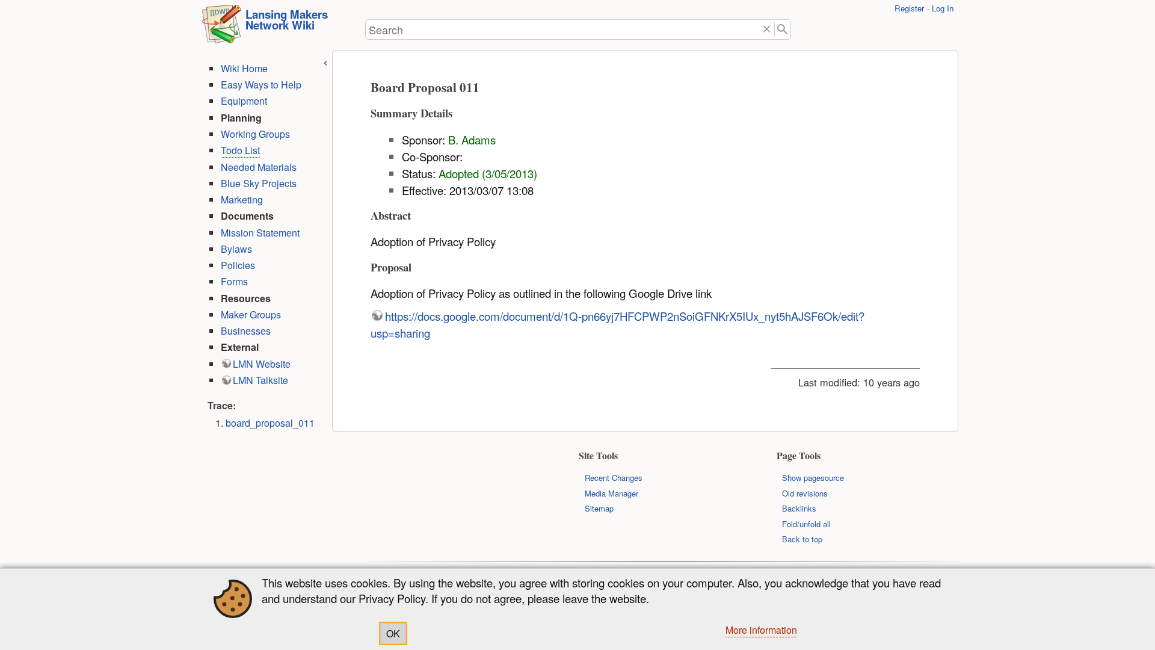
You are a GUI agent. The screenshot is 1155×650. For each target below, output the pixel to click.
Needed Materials (259, 167)
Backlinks (799, 508)
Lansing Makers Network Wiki (286, 20)
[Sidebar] (325, 61)
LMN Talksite (260, 380)
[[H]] (221, 28)
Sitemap (599, 508)
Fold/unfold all (806, 524)
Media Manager (611, 493)
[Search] (783, 30)
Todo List (240, 150)
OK (393, 633)
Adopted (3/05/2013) (488, 173)
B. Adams (472, 139)
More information (761, 630)
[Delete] (767, 30)
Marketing (242, 199)
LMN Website (262, 364)
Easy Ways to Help (261, 84)
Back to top (802, 539)
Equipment (244, 101)
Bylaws (236, 249)
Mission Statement (260, 233)
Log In (942, 8)
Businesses (246, 331)
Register (909, 8)
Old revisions (805, 493)
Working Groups (255, 134)
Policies (238, 265)
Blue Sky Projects (259, 183)
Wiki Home (244, 68)
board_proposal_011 (270, 423)
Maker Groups (251, 314)
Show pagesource (813, 477)
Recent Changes (613, 477)
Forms (234, 281)
